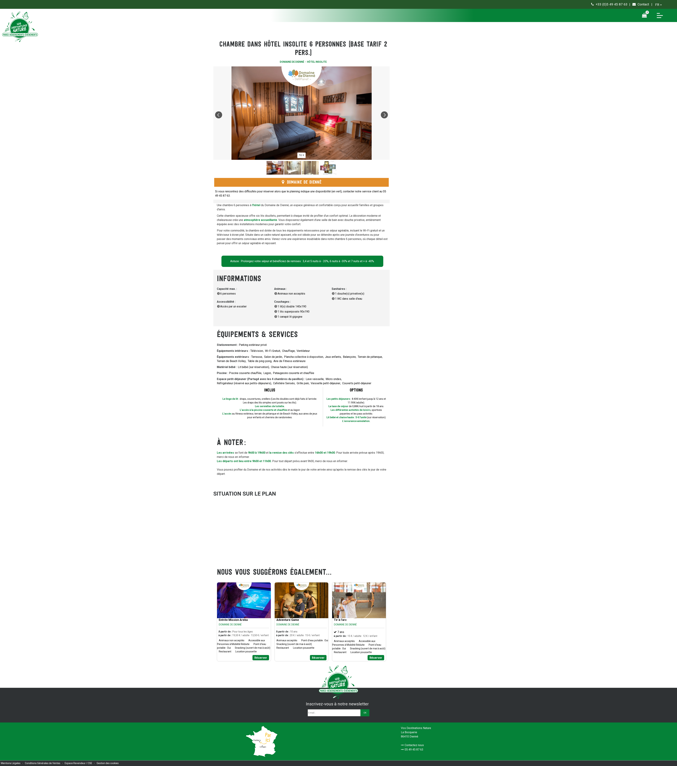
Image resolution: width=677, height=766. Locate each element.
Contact (643, 4)
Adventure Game (287, 620)
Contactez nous (414, 745)
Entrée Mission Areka (233, 620)
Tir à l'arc (340, 620)
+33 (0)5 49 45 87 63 (611, 4)
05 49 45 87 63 (414, 749)
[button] (645, 15)
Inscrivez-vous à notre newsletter (337, 704)
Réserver (260, 657)
